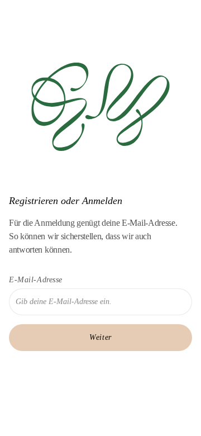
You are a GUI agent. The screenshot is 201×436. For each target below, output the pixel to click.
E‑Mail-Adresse (36, 280)
